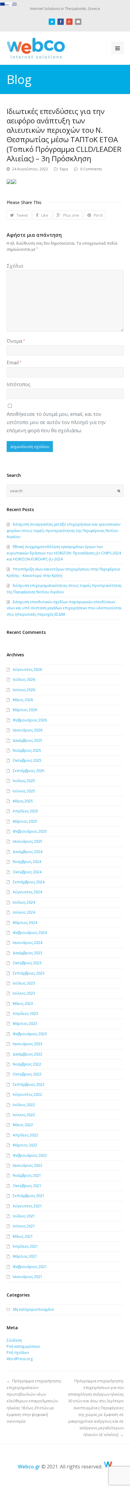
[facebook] (60, 20)
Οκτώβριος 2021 (27, 1185)
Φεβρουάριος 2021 (30, 1266)
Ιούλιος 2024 (24, 902)
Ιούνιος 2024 (24, 912)
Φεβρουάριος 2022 (30, 1155)
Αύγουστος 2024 (27, 892)
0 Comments (91, 169)
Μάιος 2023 (23, 1003)
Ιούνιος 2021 (24, 1226)
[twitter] (52, 20)
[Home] (107, 1466)
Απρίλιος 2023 (25, 1013)
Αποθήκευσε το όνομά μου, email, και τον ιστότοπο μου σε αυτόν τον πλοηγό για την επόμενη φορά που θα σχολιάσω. (56, 422)
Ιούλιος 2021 (24, 1216)
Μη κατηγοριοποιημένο (33, 1309)
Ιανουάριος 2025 (27, 841)
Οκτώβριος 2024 (27, 872)
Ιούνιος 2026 (24, 689)
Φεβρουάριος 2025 (30, 831)
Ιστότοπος (19, 384)
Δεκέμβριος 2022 (27, 1054)
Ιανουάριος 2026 (27, 730)
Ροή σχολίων (18, 1352)
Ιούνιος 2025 (24, 791)
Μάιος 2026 (23, 699)
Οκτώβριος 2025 (27, 760)
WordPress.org (20, 1358)
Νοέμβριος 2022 (27, 1064)
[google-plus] (69, 20)
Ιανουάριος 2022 (27, 1165)
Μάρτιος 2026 (25, 709)
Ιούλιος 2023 (24, 983)
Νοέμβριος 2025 (27, 750)
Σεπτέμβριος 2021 (28, 1195)
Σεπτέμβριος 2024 (28, 882)
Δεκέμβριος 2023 (27, 952)
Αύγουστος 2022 (27, 1094)
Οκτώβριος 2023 (27, 962)
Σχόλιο (15, 266)
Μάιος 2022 (23, 1124)
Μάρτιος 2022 (25, 1145)
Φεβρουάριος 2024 (30, 932)
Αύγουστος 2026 (27, 669)
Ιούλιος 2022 (24, 1104)
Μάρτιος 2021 (25, 1256)
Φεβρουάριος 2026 (30, 720)
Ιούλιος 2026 (24, 679)
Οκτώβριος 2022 (27, 1074)
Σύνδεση (14, 1340)
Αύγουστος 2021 (27, 1206)
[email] (78, 20)
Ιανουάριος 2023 (27, 1043)
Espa (64, 169)
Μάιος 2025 (23, 801)
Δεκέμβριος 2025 (27, 740)
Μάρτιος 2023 (25, 1023)
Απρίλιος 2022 (25, 1135)
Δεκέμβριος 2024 (27, 851)
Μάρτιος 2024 (25, 922)
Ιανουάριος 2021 (27, 1276)
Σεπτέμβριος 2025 (28, 770)
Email (14, 362)
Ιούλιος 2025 (24, 780)
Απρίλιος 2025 (25, 811)
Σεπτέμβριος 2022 (28, 1084)
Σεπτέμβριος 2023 (28, 973)
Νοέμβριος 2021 (27, 1175)
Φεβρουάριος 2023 (30, 1033)
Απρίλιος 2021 (25, 1246)
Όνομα (16, 341)
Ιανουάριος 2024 (27, 942)
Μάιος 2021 (23, 1236)
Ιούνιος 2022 (24, 1114)
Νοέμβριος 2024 (27, 861)
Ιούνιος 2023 (24, 993)
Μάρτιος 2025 (25, 821)
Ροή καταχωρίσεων (23, 1346)
